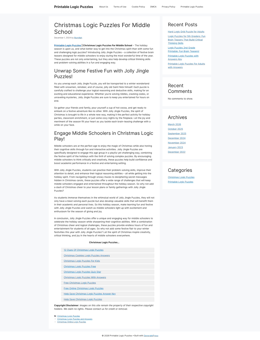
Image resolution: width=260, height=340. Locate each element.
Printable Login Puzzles (67, 45)
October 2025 (175, 129)
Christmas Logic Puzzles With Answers (85, 277)
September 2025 (177, 133)
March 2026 (174, 124)
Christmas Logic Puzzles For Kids (82, 261)
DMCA (153, 6)
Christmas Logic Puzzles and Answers (74, 319)
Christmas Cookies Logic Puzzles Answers (87, 255)
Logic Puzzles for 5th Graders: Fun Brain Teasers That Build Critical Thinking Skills (186, 39)
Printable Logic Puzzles (73, 7)
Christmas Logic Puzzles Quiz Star (82, 272)
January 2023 (175, 147)
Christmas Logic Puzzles (68, 316)
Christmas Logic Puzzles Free (80, 266)
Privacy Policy (168, 6)
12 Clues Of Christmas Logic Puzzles (83, 250)
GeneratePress (151, 335)
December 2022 (176, 152)
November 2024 (177, 142)
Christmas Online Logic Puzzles (71, 322)
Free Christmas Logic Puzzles (80, 282)
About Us (103, 6)
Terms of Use (119, 6)
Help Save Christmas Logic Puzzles (83, 299)
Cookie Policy (138, 6)
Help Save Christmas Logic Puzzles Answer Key (90, 293)
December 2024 (177, 138)
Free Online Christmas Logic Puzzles (83, 288)
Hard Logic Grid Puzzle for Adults (186, 31)
